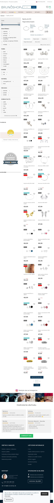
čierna (5, 55)
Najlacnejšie (36, 39)
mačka (6, 104)
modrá (5, 66)
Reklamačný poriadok (6, 459)
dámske (6, 90)
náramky (6, 31)
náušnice (6, 33)
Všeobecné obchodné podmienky (9, 456)
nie (5, 74)
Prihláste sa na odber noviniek (35, 456)
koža (5, 83)
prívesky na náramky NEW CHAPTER (9, 38)
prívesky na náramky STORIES (10, 41)
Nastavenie (9, 499)
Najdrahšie (44, 39)
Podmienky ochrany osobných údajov (10, 454)
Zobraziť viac (26, 435)
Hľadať (33, 7)
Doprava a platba (14, 1)
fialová (5, 60)
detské (6, 94)
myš (5, 106)
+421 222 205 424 (9, 481)
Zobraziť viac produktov (36, 35)
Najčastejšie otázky (32, 454)
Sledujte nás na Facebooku (36, 474)
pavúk (5, 108)
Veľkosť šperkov (4, 1)
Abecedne (37, 42)
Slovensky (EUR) (41, 1)
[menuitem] (4, 12)
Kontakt (30, 464)
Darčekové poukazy (32, 461)
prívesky (6, 35)
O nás (29, 449)
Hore (37, 385)
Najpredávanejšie (28, 42)
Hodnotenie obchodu (26, 405)
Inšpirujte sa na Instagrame (36, 477)
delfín (5, 102)
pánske (6, 92)
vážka (5, 112)
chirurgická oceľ (8, 81)
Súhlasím (44, 493)
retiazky (6, 44)
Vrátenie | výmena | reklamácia (9, 449)
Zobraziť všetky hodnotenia (10, 139)
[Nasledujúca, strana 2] (37, 381)
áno (5, 72)
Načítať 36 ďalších (36, 377)
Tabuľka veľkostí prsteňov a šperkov (36, 451)
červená (6, 53)
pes (5, 110)
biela (5, 51)
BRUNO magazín (32, 459)
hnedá (5, 62)
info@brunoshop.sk (10, 485)
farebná (6, 58)
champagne (7, 64)
